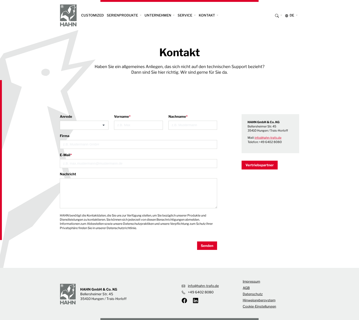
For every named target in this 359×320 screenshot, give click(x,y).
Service (185, 15)
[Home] (68, 15)
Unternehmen (158, 15)
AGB (246, 288)
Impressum (251, 281)
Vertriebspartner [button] (260, 165)
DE (292, 15)
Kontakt (207, 15)
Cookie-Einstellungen (259, 306)
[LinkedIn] (194, 300)
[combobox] (84, 125)
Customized (92, 15)
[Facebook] (186, 300)
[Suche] (279, 15)
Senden (207, 246)
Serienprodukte (123, 15)
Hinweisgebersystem (259, 300)
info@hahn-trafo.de (268, 137)
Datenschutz (253, 294)
